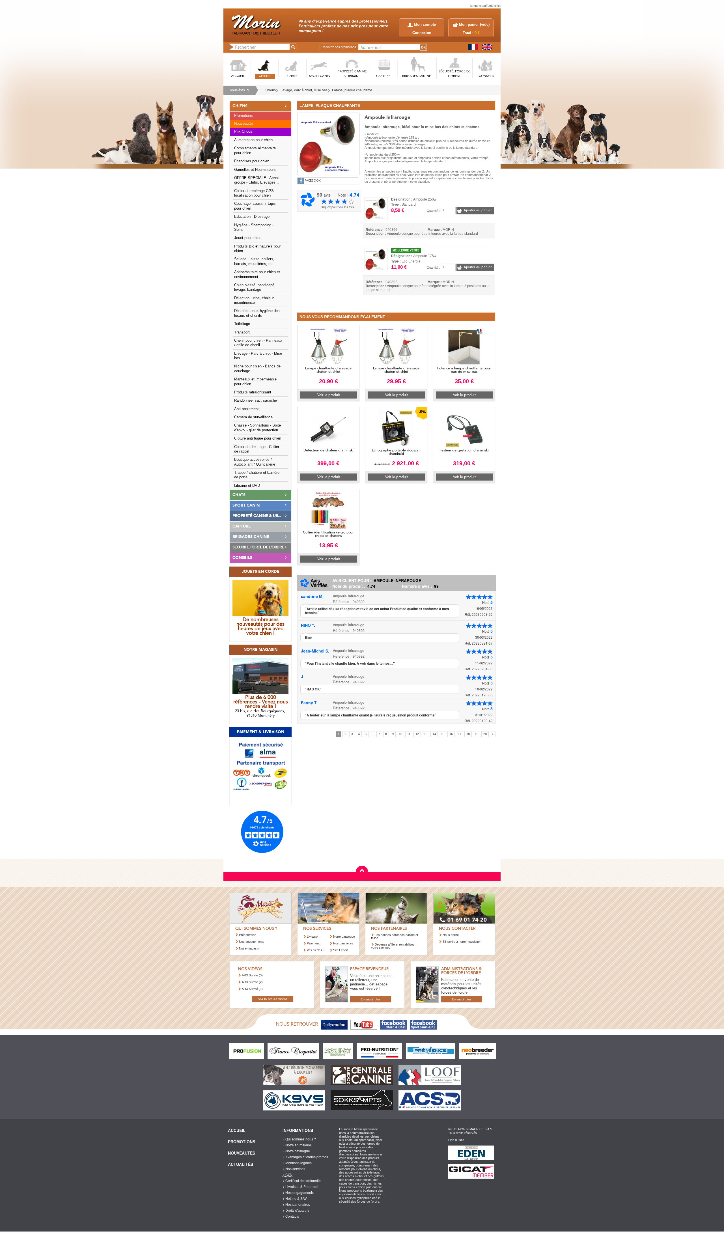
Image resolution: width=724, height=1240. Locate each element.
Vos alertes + (316, 950)
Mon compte (425, 25)
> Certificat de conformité (302, 1180)
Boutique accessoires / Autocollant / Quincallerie (254, 462)
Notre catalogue (344, 936)
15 (442, 734)
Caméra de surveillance (253, 417)
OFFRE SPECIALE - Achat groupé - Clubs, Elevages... (256, 180)
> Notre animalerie (297, 1144)
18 (468, 734)
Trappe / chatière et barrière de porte (256, 475)
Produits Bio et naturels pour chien (257, 248)
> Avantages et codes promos (305, 1156)
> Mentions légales (297, 1162)
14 (434, 734)
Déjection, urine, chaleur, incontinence (254, 300)
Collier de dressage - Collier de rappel (256, 449)
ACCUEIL (238, 76)
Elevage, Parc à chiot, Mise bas (303, 90)
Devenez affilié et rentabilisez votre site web (393, 946)
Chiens (270, 90)
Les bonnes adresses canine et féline (394, 936)
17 (459, 734)
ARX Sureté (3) (252, 975)
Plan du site (456, 1140)
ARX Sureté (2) (252, 982)
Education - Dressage (252, 217)
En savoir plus (370, 999)
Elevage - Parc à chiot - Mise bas (258, 356)
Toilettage (242, 324)
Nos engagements (251, 941)
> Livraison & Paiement (300, 1186)
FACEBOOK (313, 180)
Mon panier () (474, 25)
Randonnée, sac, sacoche (255, 400)
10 (400, 734)
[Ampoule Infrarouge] (328, 143)
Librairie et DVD (247, 486)
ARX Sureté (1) (252, 989)
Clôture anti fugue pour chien (257, 438)
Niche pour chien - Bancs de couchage (257, 368)
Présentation (247, 935)
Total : (471, 33)
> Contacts (291, 1216)
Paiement (313, 943)
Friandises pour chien (251, 161)
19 (476, 734)
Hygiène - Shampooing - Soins (253, 227)
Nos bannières (343, 943)
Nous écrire (451, 935)
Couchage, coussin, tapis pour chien (255, 206)
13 (425, 734)
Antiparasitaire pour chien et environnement (257, 274)
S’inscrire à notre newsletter (462, 941)
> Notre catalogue (296, 1150)
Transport (242, 332)
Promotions (243, 116)
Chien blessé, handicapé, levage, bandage (254, 287)
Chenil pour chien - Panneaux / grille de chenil (258, 343)
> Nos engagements (298, 1192)
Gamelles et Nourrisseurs (255, 170)
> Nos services (294, 1168)
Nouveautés (244, 124)
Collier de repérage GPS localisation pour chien (254, 193)
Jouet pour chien (247, 238)
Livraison (313, 936)
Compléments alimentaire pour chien (255, 150)
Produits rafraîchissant (252, 392)
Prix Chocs (243, 132)
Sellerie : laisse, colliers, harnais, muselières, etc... (255, 261)
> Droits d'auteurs (296, 1210)
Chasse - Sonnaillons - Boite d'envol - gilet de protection (257, 427)
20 (485, 734)
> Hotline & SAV (295, 1198)
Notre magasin (249, 948)
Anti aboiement (246, 409)
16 (451, 734)
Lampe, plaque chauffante (352, 90)
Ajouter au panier (478, 210)
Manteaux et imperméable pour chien (255, 381)
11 (408, 734)
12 (417, 734)
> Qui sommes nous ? (299, 1138)
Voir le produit (328, 395)
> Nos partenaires (296, 1204)
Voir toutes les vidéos (272, 999)
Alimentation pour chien (253, 140)
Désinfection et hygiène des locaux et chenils (257, 313)
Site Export (340, 950)
